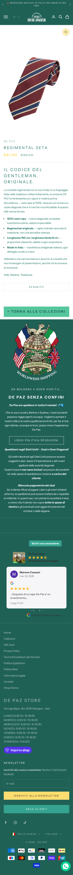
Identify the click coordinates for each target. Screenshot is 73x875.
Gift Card (9, 644)
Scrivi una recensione (45, 543)
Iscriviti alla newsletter (36, 795)
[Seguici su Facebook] (5, 822)
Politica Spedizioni (14, 663)
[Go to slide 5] (39, 610)
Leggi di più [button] (16, 602)
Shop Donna (11, 687)
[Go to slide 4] (36, 610)
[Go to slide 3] (33, 610)
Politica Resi (11, 669)
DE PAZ (9, 141)
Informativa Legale (14, 675)
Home (7, 632)
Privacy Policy (12, 651)
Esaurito (36, 286)
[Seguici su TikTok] (25, 822)
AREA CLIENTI (36, 809)
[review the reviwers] (11, 583)
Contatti (8, 681)
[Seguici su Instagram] (15, 822)
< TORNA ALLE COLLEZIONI (36, 312)
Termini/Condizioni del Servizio (22, 657)
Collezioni (9, 638)
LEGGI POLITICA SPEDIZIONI (37, 440)
